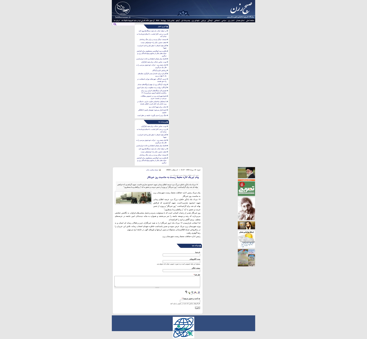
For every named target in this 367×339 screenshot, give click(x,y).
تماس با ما (170, 20)
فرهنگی (209, 20)
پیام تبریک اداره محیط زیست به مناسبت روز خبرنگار (173, 177)
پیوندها (163, 20)
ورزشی (203, 20)
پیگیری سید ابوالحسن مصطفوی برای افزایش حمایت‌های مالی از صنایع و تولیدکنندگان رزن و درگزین (151, 53)
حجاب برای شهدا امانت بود (157, 107)
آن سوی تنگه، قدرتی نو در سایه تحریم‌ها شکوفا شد (137, 20)
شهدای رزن (195, 20)
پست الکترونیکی (195, 259)
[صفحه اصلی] (183, 18)
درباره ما (117, 20)
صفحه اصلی (250, 20)
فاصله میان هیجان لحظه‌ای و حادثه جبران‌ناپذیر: (151, 59)
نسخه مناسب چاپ (152, 170)
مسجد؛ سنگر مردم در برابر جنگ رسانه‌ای (152, 39)
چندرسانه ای (185, 20)
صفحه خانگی (196, 268)
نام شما (197, 252)
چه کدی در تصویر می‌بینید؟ (191, 298)
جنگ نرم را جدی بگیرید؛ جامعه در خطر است (151, 115)
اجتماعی (217, 20)
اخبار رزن (231, 20)
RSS (157, 20)
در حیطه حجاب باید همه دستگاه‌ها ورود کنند (152, 31)
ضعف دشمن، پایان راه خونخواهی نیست (153, 42)
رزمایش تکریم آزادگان (159, 70)
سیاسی (223, 20)
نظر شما (197, 275)
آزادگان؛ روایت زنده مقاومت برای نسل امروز (151, 87)
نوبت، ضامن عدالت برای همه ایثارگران (153, 62)
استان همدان (240, 20)
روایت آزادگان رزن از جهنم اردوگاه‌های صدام (152, 84)
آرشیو (178, 20)
